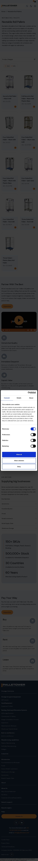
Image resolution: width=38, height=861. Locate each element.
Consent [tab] (7, 398)
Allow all (19, 454)
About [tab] (31, 398)
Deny (19, 466)
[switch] (33, 434)
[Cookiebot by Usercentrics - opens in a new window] (28, 393)
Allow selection (19, 460)
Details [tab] (19, 398)
